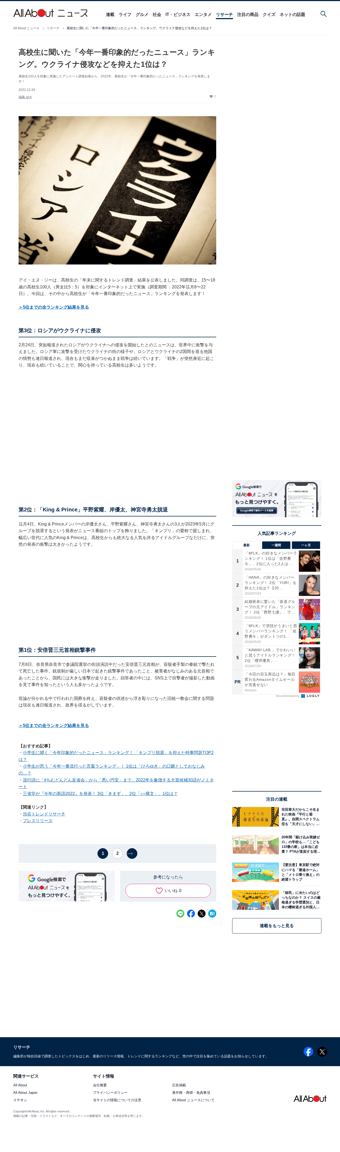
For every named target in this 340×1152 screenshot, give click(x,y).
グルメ (142, 14)
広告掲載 (179, 1085)
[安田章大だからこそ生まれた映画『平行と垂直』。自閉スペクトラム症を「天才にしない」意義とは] (300, 816)
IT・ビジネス (177, 14)
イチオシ (20, 1100)
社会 (157, 14)
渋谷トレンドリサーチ (44, 814)
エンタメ (203, 14)
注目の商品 (247, 14)
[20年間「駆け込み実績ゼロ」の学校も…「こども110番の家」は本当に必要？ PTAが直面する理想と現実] (300, 844)
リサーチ (224, 14)
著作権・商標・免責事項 (191, 1093)
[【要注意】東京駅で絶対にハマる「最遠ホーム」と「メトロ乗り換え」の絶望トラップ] (300, 872)
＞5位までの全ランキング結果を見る (54, 307)
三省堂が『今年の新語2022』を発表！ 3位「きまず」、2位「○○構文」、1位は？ (100, 793)
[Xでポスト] (202, 914)
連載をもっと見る (277, 925)
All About (20, 1085)
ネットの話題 (292, 14)
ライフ (125, 14)
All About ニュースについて (193, 1100)
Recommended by (288, 695)
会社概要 (100, 1085)
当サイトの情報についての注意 (117, 1100)
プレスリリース (38, 820)
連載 (110, 14)
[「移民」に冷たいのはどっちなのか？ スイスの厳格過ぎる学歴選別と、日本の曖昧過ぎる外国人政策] (300, 900)
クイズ (269, 14)
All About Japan (25, 1093)
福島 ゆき (25, 97)
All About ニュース (26, 28)
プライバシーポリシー (110, 1093)
